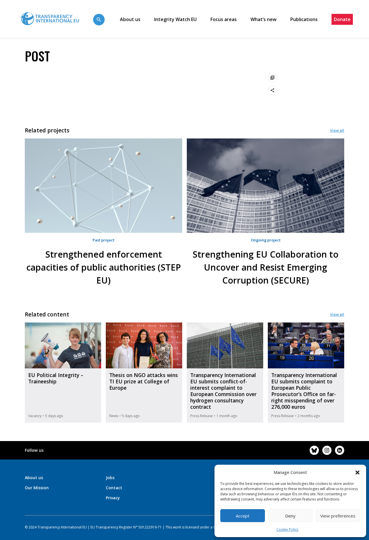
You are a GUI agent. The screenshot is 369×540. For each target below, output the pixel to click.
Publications (304, 19)
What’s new (263, 19)
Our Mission (37, 487)
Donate (342, 19)
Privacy (113, 497)
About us (130, 19)
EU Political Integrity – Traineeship (55, 378)
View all (337, 130)
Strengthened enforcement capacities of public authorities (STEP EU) (103, 267)
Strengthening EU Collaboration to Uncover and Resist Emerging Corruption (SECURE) (265, 267)
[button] (357, 472)
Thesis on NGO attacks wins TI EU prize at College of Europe (143, 381)
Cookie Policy (287, 529)
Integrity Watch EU (175, 19)
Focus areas (223, 19)
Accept (242, 516)
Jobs (110, 477)
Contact (114, 487)
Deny (290, 516)
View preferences (337, 516)
